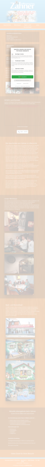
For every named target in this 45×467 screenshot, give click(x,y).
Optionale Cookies (19, 68)
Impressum (19, 83)
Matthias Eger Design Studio (25, 86)
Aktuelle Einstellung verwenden (22, 80)
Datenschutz (25, 83)
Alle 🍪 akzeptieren (22, 76)
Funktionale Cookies (20, 60)
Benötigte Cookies (19, 54)
